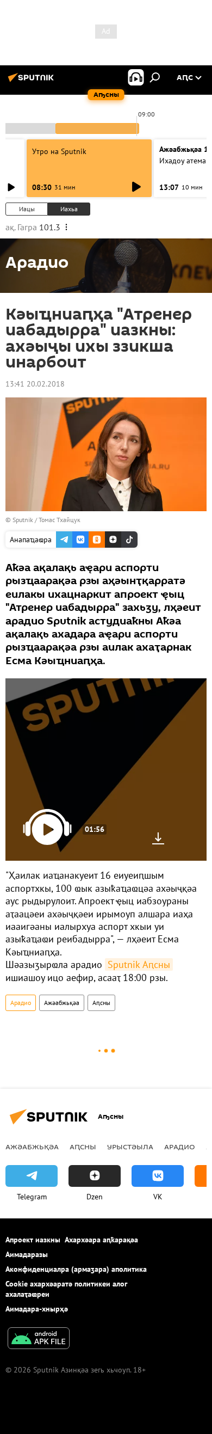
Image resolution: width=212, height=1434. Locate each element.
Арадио (20, 1002)
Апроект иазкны (32, 1240)
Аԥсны (101, 1002)
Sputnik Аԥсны (139, 964)
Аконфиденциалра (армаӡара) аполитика (76, 1269)
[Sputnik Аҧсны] (32, 82)
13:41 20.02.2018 (35, 384)
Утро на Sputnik (59, 151)
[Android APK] (39, 1339)
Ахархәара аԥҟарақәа (101, 1240)
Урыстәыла (130, 1146)
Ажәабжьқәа (61, 1002)
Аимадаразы (26, 1254)
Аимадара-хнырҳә (36, 1309)
